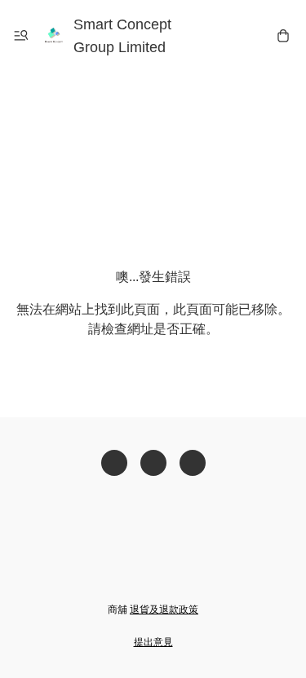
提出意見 (153, 642)
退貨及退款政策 (164, 609)
